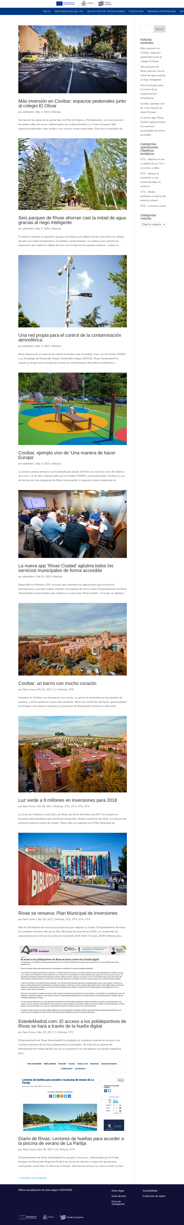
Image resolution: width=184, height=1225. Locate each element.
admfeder (28, 111)
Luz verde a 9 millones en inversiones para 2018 (67, 800)
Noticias (56, 111)
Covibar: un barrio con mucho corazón (57, 683)
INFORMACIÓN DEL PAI (69, 11)
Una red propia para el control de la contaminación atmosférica (69, 337)
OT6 (71, 689)
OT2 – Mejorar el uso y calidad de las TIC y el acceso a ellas (152, 163)
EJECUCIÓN (136, 11)
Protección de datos (154, 1196)
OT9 (86, 806)
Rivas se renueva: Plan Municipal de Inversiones (68, 913)
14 (56, 1149)
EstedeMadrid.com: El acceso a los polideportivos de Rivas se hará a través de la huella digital (72, 1024)
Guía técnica (119, 1196)
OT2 (67, 806)
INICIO (47, 11)
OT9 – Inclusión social (152, 205)
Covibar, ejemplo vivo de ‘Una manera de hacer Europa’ (66, 455)
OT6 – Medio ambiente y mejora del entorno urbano (153, 196)
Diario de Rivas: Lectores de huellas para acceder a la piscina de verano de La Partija (71, 1141)
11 (55, 689)
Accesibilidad (150, 1190)
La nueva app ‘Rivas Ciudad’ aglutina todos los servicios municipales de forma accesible (65, 568)
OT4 (73, 806)
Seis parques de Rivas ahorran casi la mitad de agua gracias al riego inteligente (72, 220)
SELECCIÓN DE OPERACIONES (106, 11)
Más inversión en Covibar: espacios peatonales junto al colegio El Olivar (72, 103)
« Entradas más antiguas (32, 1177)
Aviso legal (118, 1190)
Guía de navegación (118, 1202)
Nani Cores (29, 689)
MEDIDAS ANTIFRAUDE (161, 11)
